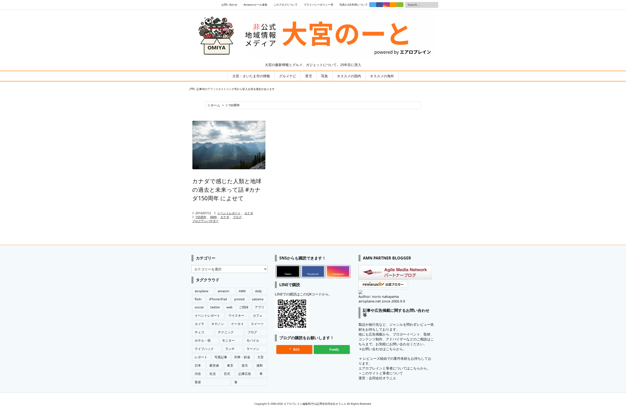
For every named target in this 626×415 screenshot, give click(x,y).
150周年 (200, 217)
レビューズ (371, 358)
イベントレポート (229, 213)
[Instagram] (386, 4)
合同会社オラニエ (382, 378)
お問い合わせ (229, 4)
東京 (230, 365)
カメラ (199, 324)
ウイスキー (236, 316)
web (229, 307)
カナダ (248, 213)
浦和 (259, 365)
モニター (228, 340)
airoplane (201, 291)
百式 (227, 374)
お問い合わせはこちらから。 (384, 349)
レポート (201, 357)
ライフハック (204, 349)
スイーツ (257, 324)
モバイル (252, 340)
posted (239, 299)
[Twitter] (372, 4)
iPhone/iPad (218, 299)
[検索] (434, 5)
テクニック (226, 332)
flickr (198, 299)
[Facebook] (379, 4)
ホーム (215, 105)
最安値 (214, 365)
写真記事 (220, 357)
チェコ (199, 332)
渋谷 (198, 374)
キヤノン (217, 324)
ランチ (230, 349)
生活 (212, 374)
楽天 (245, 365)
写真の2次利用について (353, 4)
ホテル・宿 (203, 340)
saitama (257, 299)
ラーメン (252, 349)
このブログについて (285, 4)
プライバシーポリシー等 (318, 4)
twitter (215, 307)
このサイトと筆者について (382, 373)
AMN (213, 217)
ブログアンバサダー (205, 221)
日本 (198, 365)
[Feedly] (400, 4)
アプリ (259, 307)
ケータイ (237, 324)
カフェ (257, 316)
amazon (223, 291)
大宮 (260, 357)
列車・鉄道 (242, 357)
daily (258, 291)
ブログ (237, 217)
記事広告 (244, 374)
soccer (199, 307)
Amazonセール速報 (255, 4)
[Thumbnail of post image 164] (229, 145)
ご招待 (243, 307)
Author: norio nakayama (378, 296)
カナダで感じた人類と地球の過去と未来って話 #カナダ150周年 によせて (226, 189)
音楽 (198, 382)
